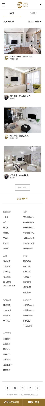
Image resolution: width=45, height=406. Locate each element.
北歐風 (6, 217)
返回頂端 (22, 198)
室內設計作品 (28, 233)
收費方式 (27, 271)
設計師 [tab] (33, 13)
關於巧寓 (27, 261)
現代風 (6, 222)
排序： (31, 21)
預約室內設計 (11, 402)
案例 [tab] (12, 13)
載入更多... (22, 187)
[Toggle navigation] (3, 4)
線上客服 (34, 402)
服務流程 (27, 266)
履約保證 (27, 292)
